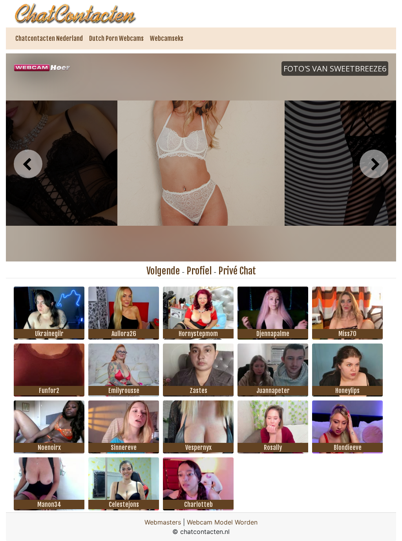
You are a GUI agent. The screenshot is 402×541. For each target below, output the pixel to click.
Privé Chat (237, 271)
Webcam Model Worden (222, 522)
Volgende (163, 271)
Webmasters (162, 522)
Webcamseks (166, 38)
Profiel (199, 271)
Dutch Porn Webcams (116, 38)
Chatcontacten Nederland (49, 38)
